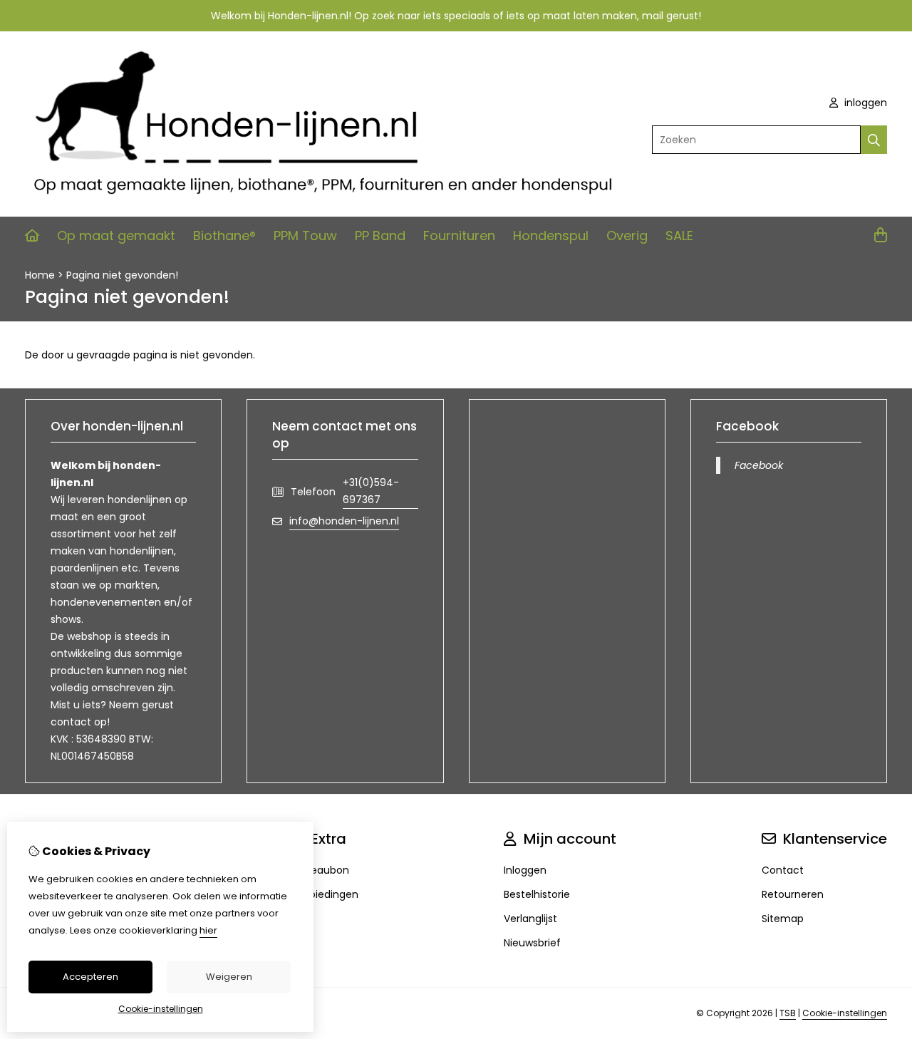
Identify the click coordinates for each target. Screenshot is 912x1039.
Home (40, 275)
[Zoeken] (874, 139)
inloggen (864, 102)
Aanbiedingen (324, 894)
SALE (679, 235)
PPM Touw (305, 235)
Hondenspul (551, 235)
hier (208, 930)
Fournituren (459, 235)
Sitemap (783, 918)
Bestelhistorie (537, 894)
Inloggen (525, 870)
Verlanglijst (530, 918)
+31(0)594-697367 (371, 491)
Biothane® (224, 235)
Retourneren (793, 894)
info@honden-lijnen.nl (344, 521)
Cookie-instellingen (844, 1013)
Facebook (759, 465)
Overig (627, 235)
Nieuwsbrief (532, 943)
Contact (783, 870)
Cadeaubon (319, 870)
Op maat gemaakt (116, 235)
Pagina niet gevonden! (122, 275)
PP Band (380, 235)
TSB (787, 1013)
